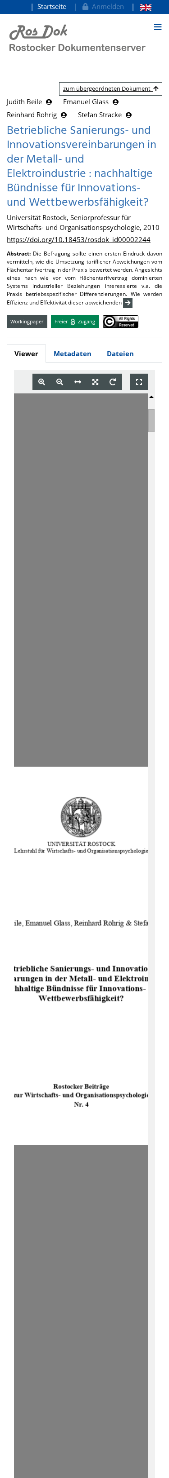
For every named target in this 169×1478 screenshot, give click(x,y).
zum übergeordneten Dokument (108, 88)
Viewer (26, 353)
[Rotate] (113, 382)
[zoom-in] (41, 382)
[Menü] (157, 27)
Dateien (120, 353)
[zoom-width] (78, 382)
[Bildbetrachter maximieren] (139, 382)
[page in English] (141, 6)
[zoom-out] (59, 382)
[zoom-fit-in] (95, 382)
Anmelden (106, 6)
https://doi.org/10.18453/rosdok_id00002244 (79, 239)
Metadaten (72, 353)
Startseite (51, 6)
